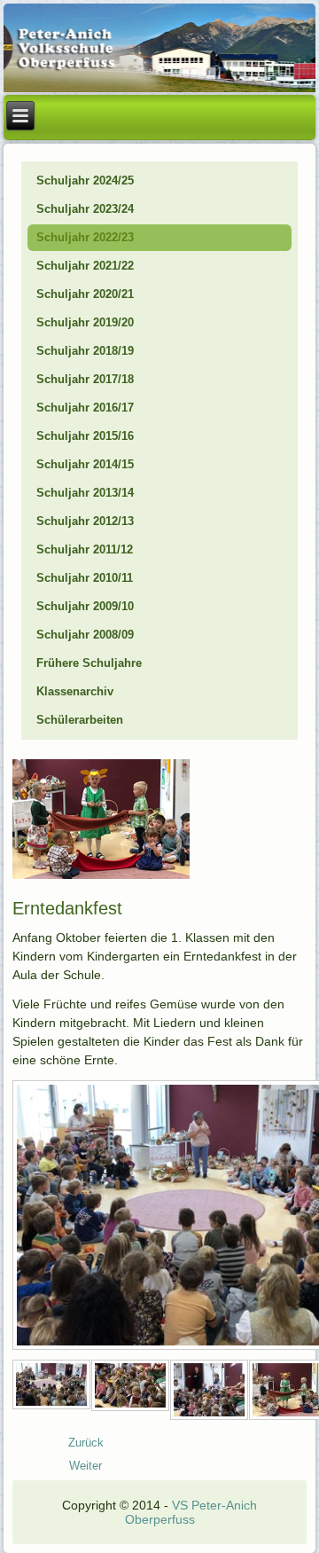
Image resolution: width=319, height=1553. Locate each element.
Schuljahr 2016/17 (85, 407)
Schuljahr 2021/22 (85, 265)
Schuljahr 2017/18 (85, 379)
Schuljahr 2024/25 (85, 180)
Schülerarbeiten (79, 719)
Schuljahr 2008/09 (85, 634)
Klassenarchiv (74, 691)
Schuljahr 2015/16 (85, 436)
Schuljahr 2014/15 (85, 464)
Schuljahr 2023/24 (85, 209)
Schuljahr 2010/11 (84, 577)
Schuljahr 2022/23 (85, 237)
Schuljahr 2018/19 (85, 350)
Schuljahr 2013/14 (85, 492)
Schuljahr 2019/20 (85, 322)
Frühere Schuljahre (89, 663)
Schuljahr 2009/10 (85, 606)
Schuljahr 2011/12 (84, 549)
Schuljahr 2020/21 (85, 294)
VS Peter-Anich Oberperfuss (191, 1512)
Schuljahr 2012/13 (85, 521)
